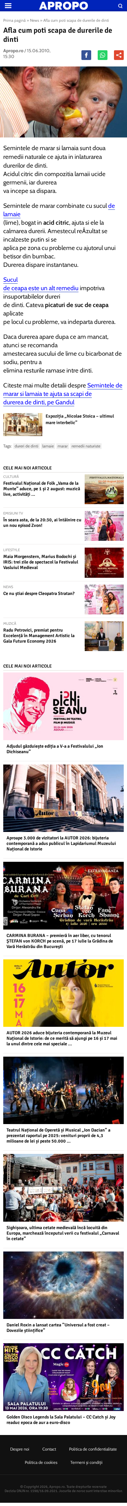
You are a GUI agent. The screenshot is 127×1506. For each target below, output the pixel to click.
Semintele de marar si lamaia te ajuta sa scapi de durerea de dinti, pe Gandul (62, 394)
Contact (49, 1449)
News (34, 20)
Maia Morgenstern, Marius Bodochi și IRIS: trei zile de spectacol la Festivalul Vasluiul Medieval (40, 562)
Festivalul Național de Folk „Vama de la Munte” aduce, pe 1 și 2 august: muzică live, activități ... (41, 488)
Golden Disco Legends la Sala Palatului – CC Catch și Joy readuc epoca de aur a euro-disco (61, 1419)
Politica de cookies (41, 1462)
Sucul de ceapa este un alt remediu (40, 284)
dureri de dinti (26, 446)
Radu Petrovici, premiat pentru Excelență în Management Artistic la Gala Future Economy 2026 (39, 635)
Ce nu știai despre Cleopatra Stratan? (39, 593)
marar (63, 446)
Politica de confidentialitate (93, 1449)
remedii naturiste (86, 446)
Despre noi (19, 1449)
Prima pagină (14, 20)
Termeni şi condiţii (86, 1462)
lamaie (48, 446)
